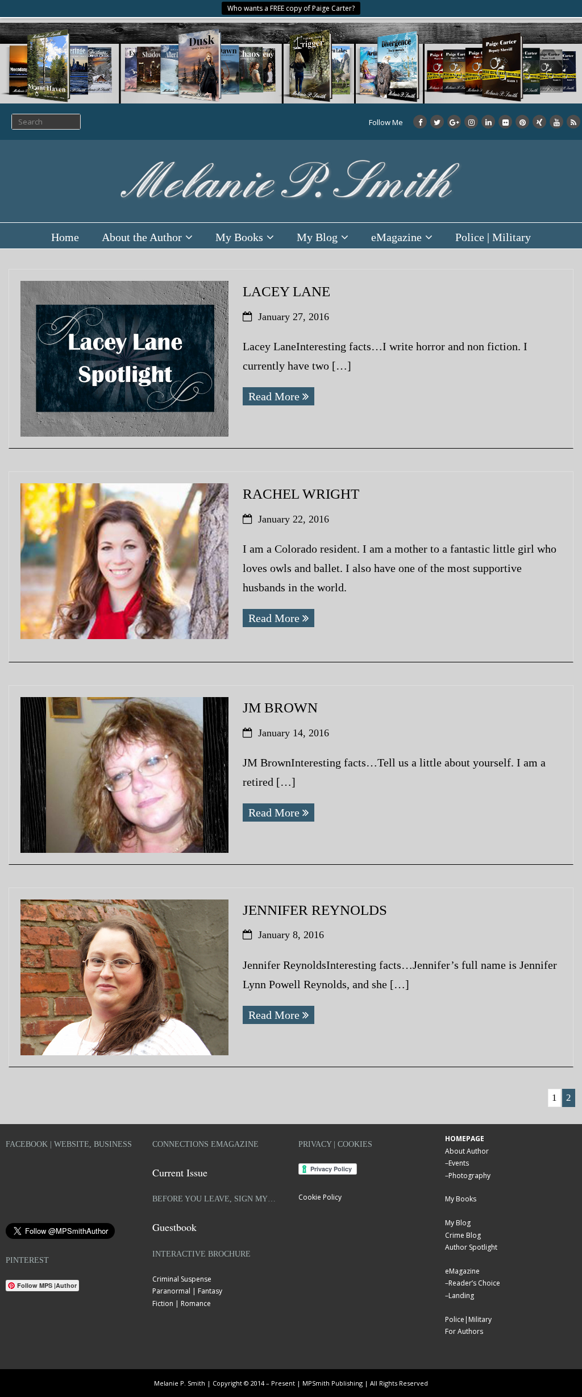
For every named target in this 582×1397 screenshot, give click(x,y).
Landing (461, 1295)
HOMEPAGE (464, 1138)
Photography (469, 1175)
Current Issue (179, 1172)
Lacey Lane (286, 291)
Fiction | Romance (181, 1303)
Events (458, 1163)
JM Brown (280, 707)
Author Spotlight (471, 1247)
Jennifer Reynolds (315, 910)
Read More (274, 396)
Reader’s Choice (474, 1283)
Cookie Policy (320, 1197)
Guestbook (174, 1227)
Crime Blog (463, 1235)
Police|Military (468, 1319)
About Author (467, 1151)
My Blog (317, 237)
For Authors (464, 1331)
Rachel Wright (301, 493)
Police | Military (493, 237)
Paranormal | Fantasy (187, 1291)
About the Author (142, 237)
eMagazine (396, 237)
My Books (239, 237)
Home (65, 237)
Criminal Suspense (181, 1279)
